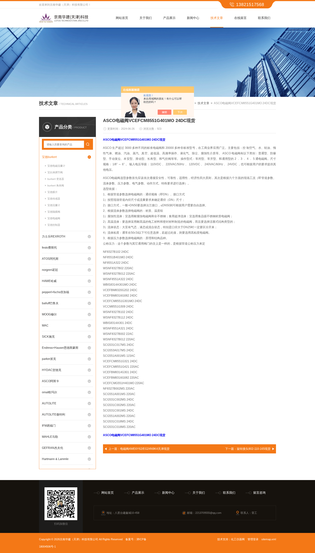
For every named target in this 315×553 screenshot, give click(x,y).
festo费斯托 (49, 247)
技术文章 (217, 18)
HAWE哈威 (49, 281)
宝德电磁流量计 (56, 165)
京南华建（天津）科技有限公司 (69, 4)
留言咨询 (259, 492)
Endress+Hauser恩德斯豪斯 (60, 347)
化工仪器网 (238, 539)
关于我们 (145, 18)
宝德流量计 (53, 205)
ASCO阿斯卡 (50, 381)
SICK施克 (48, 336)
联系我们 (264, 18)
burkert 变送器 (55, 178)
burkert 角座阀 (55, 185)
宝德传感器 (53, 198)
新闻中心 (193, 18)
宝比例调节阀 (55, 172)
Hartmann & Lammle (55, 459)
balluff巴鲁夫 (50, 303)
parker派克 (49, 358)
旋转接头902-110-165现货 (254, 448)
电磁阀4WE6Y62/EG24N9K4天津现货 (145, 448)
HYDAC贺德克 (51, 370)
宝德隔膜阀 (53, 211)
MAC (45, 325)
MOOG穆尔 (49, 314)
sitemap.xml (268, 539)
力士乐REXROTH (53, 236)
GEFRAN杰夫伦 (52, 447)
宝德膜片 (52, 192)
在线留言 (240, 18)
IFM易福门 (49, 425)
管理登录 (253, 539)
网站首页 (122, 18)
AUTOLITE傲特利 (53, 414)
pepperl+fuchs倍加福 (55, 292)
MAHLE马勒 (50, 436)
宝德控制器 (53, 224)
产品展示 (169, 18)
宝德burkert (49, 156)
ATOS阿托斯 (50, 258)
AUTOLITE (49, 403)
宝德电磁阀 (53, 218)
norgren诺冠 (50, 269)
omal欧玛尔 (49, 392)
